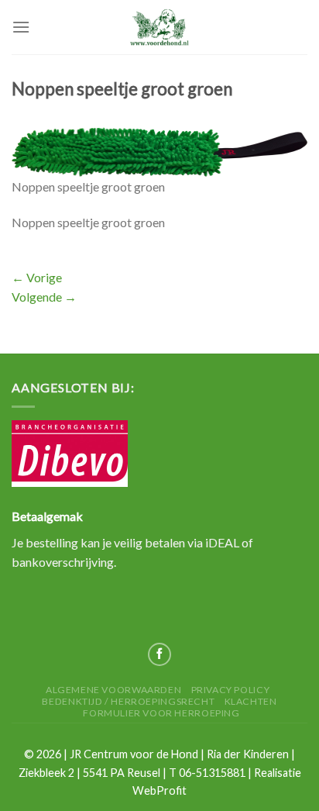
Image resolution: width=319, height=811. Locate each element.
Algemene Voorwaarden (113, 689)
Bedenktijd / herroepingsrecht (128, 701)
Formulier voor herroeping (161, 713)
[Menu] (21, 27)
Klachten (251, 701)
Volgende (44, 296)
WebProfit (159, 790)
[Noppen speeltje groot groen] (159, 150)
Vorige (37, 277)
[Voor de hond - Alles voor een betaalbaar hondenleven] (159, 27)
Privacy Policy (230, 689)
